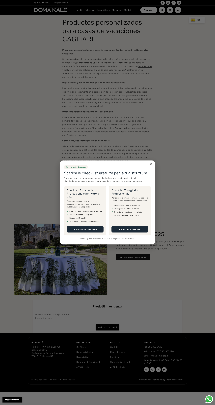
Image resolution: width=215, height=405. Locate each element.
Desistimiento (12, 400)
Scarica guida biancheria (85, 229)
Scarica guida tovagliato (129, 229)
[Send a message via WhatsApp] (209, 399)
